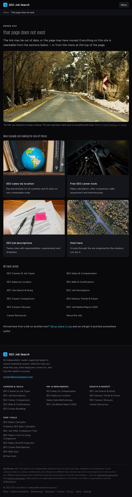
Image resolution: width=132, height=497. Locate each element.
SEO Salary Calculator (14, 422)
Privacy (70, 491)
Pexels (124, 125)
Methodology (37, 491)
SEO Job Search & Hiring (20, 290)
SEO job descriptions (19, 242)
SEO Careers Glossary (18, 307)
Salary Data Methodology (59, 400)
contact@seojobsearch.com (18, 376)
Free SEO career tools (83, 183)
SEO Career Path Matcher (16, 447)
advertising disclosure (107, 475)
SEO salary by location (20, 183)
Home (6, 12)
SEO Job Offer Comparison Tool (20, 430)
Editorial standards (19, 491)
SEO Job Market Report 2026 (82, 307)
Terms (78, 491)
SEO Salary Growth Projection (18, 443)
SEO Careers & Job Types (21, 273)
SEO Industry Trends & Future (82, 298)
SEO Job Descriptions (78, 290)
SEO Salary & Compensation (81, 273)
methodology (9, 481)
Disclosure (50, 491)
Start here (76, 242)
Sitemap (87, 491)
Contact (60, 491)
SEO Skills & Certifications (80, 282)
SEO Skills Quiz (11, 451)
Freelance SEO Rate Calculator (19, 426)
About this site (74, 315)
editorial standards (16, 478)
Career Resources (16, 315)
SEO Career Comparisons (20, 298)
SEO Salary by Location (19, 282)
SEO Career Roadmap (14, 408)
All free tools (9, 456)
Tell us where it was (61, 326)
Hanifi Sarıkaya (110, 125)
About (6, 491)
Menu (124, 5)
